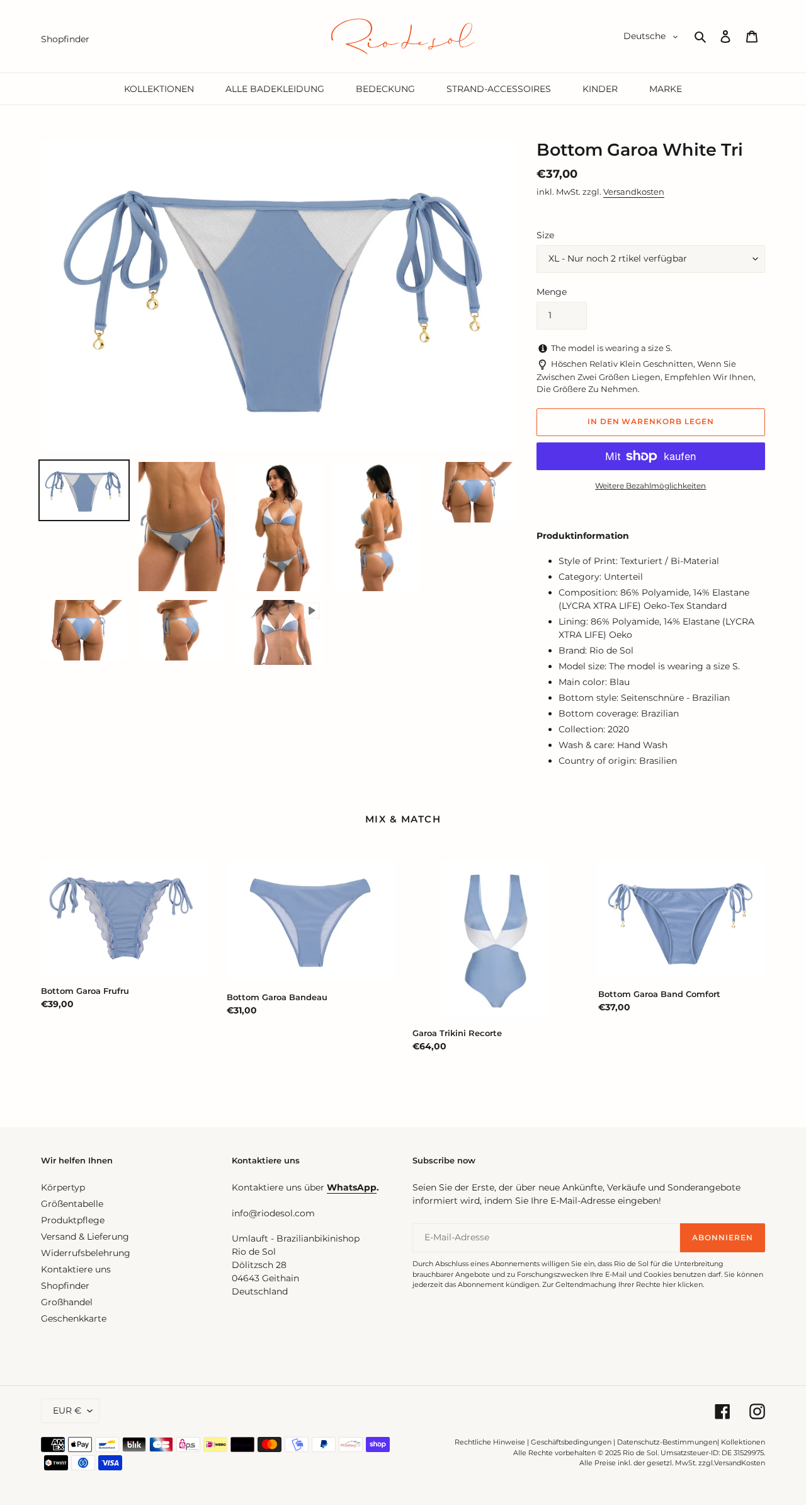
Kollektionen (743, 1442)
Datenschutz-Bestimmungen (667, 1442)
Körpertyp (63, 1187)
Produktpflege (73, 1220)
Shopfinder (65, 1285)
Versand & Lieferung (85, 1236)
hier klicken (682, 1284)
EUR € (67, 1410)
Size (545, 235)
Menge (551, 291)
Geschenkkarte (73, 1318)
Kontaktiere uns (76, 1269)
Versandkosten (633, 192)
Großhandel (67, 1302)
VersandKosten (739, 1462)
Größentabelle (72, 1203)
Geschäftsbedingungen (571, 1442)
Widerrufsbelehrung (85, 1253)
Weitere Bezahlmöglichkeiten (650, 485)
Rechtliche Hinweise (490, 1442)
